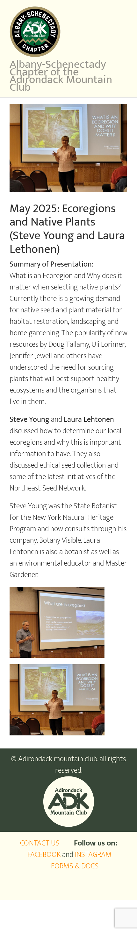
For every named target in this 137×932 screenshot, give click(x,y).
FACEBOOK (44, 854)
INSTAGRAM (93, 854)
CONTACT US (40, 843)
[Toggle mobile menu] (124, 9)
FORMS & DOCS (75, 866)
